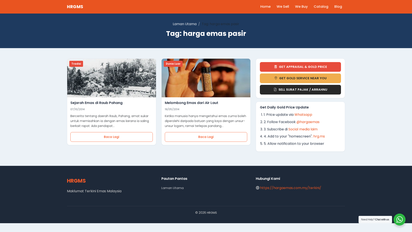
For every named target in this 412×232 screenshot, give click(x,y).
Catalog (321, 6)
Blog (338, 6)
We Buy (301, 6)
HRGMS (75, 7)
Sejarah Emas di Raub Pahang (96, 102)
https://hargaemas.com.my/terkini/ (290, 187)
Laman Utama (185, 23)
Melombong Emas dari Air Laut (191, 102)
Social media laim (303, 129)
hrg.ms (319, 136)
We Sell (283, 6)
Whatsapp (303, 114)
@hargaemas (308, 121)
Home (265, 6)
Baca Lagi (111, 137)
